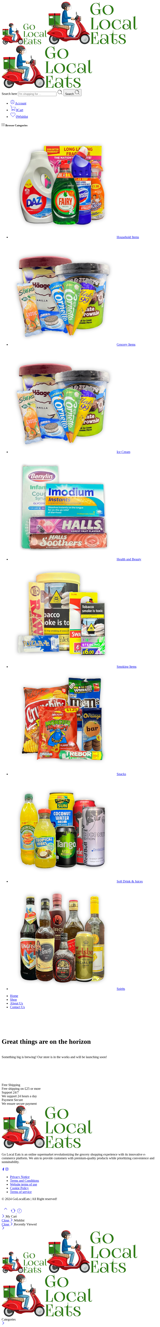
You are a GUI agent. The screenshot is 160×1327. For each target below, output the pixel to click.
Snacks (121, 774)
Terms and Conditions (24, 1180)
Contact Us (17, 1007)
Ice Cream (123, 452)
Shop (13, 999)
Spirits (121, 989)
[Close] (4, 1216)
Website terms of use (23, 1184)
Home (14, 996)
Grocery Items (126, 344)
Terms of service (21, 1192)
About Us (16, 1003)
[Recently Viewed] (19, 1212)
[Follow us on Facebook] (3, 1170)
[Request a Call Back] (13, 1212)
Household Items (128, 237)
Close (6, 1220)
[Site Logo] (47, 1147)
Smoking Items (126, 666)
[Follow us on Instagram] (7, 1170)
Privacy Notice (20, 1177)
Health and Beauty (129, 559)
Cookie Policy (19, 1188)
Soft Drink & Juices (130, 881)
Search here (10, 94)
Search (70, 94)
